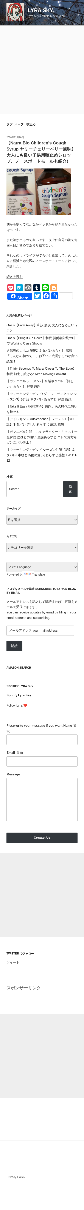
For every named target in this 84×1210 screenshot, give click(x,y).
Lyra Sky (40, 10)
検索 (9, 476)
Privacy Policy (15, 1177)
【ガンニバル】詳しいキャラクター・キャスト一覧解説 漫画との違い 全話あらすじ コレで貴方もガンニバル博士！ (42, 437)
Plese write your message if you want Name (41, 728)
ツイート (12, 962)
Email (14, 752)
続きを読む (14, 276)
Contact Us (42, 837)
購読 (14, 646)
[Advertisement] (42, 70)
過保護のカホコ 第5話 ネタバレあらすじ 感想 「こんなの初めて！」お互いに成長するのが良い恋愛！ (42, 356)
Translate (38, 574)
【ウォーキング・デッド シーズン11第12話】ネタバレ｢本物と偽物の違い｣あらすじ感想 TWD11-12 (41, 455)
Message (13, 774)
